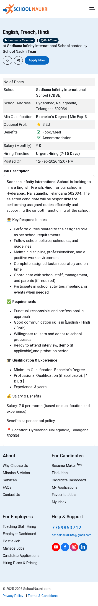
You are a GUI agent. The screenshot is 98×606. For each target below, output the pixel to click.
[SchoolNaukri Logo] (25, 8)
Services (10, 480)
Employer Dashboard (19, 534)
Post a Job (11, 541)
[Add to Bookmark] (7, 60)
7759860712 (66, 528)
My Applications (64, 487)
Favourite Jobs (64, 495)
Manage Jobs (14, 548)
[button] (92, 9)
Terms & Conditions (43, 596)
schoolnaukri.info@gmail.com (71, 535)
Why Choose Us (15, 465)
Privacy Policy (13, 596)
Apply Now (36, 60)
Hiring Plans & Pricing (20, 563)
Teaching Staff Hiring (19, 526)
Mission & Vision (16, 473)
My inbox (59, 502)
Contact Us (11, 495)
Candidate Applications (21, 555)
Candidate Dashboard (69, 480)
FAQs (7, 487)
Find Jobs (60, 473)
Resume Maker (67, 465)
